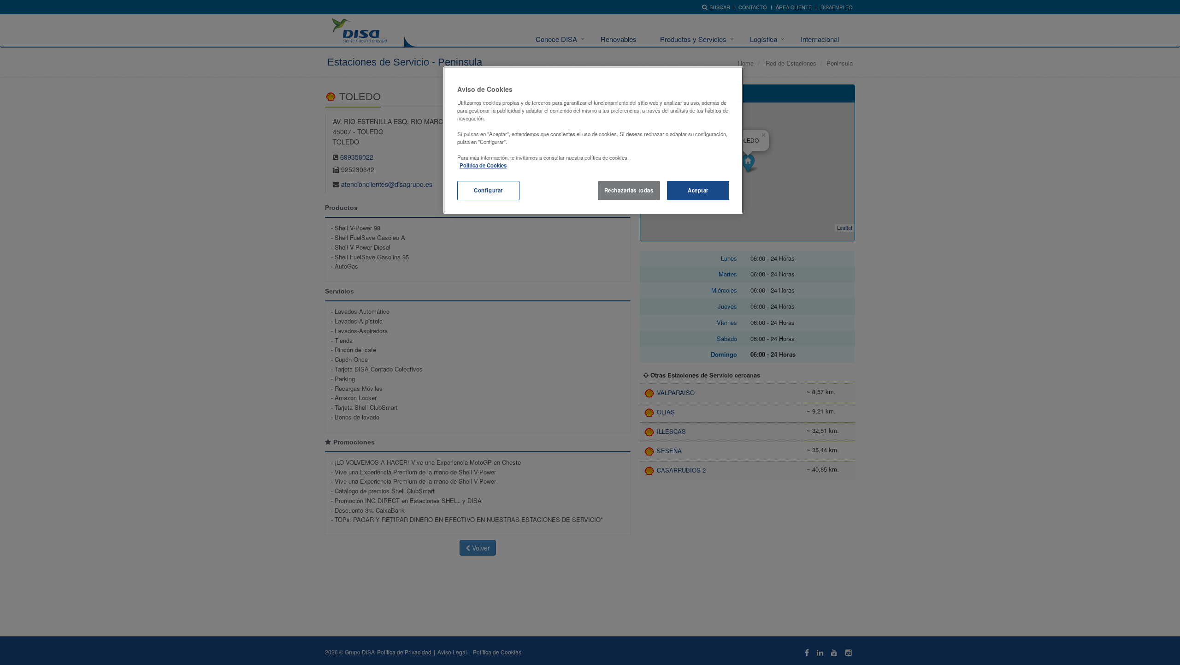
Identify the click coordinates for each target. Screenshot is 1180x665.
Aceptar (698, 190)
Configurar (488, 190)
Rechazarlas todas (629, 190)
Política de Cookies (483, 165)
